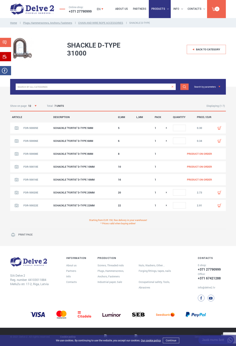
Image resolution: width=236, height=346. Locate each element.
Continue (171, 340)
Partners (139, 8)
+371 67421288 (209, 278)
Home (13, 23)
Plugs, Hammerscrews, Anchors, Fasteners (47, 23)
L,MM (139, 117)
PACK (158, 117)
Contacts (194, 8)
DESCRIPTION (61, 117)
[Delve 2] (32, 9)
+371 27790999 (80, 11)
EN (98, 9)
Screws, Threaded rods (111, 265)
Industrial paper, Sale (110, 282)
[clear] (172, 87)
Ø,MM (121, 117)
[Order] (219, 128)
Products (158, 8)
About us (121, 8)
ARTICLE (17, 117)
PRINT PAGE (25, 234)
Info (176, 8)
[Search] (184, 87)
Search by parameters (205, 86)
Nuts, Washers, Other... (152, 265)
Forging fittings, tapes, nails (155, 271)
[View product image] (16, 128)
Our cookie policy (151, 340)
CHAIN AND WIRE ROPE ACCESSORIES (100, 23)
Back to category (208, 49)
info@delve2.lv (206, 287)
